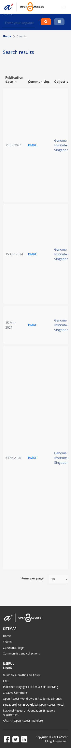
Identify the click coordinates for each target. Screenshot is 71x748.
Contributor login (13, 648)
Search (7, 642)
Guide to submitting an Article (22, 675)
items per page (32, 578)
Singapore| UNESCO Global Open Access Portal (33, 704)
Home (7, 36)
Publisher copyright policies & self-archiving (30, 687)
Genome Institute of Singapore (62, 145)
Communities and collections (21, 653)
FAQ (5, 681)
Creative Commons (15, 693)
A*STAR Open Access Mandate (23, 720)
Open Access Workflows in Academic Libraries (32, 698)
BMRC (32, 145)
